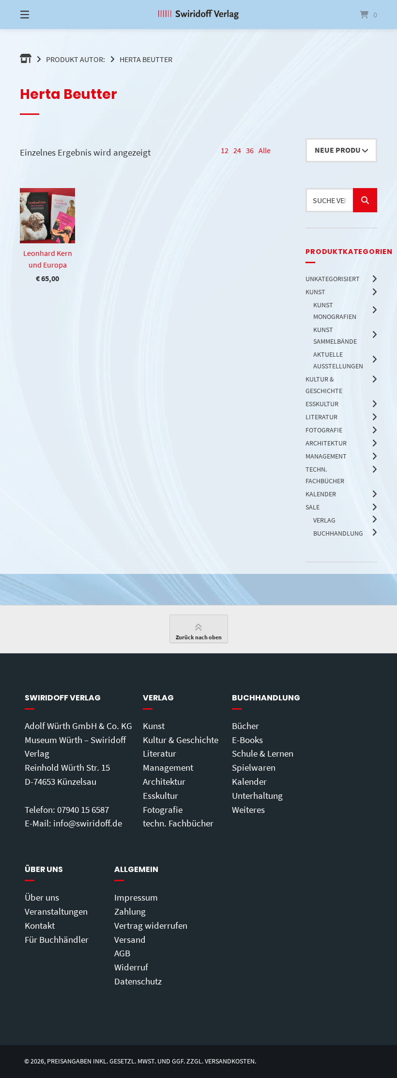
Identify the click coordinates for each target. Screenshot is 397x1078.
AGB (122, 953)
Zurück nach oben (199, 637)
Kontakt (40, 925)
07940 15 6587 (83, 809)
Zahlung (130, 911)
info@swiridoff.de (87, 823)
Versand (130, 939)
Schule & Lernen (262, 753)
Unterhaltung (257, 795)
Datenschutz (138, 981)
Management (168, 767)
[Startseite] (198, 14)
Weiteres (248, 809)
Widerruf (131, 967)
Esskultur (160, 795)
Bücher (245, 725)
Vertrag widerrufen (150, 925)
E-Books (247, 739)
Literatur (159, 753)
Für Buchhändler (57, 939)
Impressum (136, 897)
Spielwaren (253, 767)
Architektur (164, 781)
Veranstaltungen (56, 911)
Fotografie (163, 809)
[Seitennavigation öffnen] (41, 14)
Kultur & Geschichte (180, 739)
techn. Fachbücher (178, 823)
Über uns (42, 897)
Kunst (154, 725)
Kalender (249, 781)
